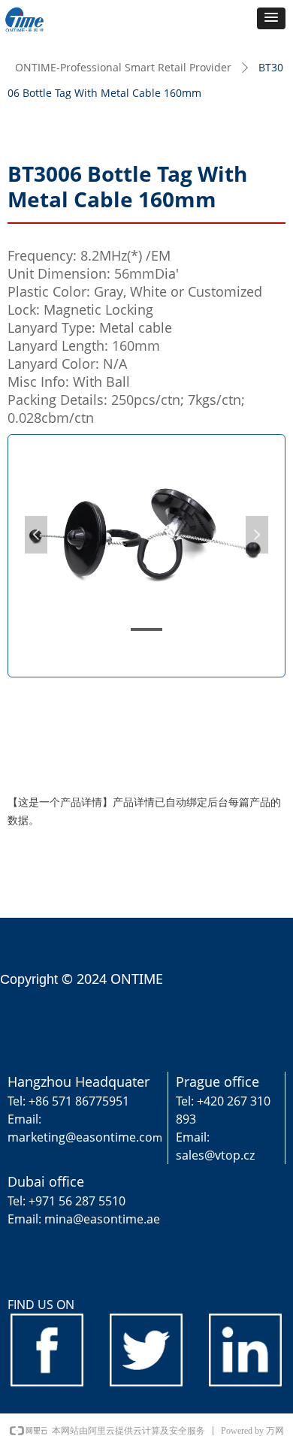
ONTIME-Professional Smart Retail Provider (123, 67)
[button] (271, 18)
